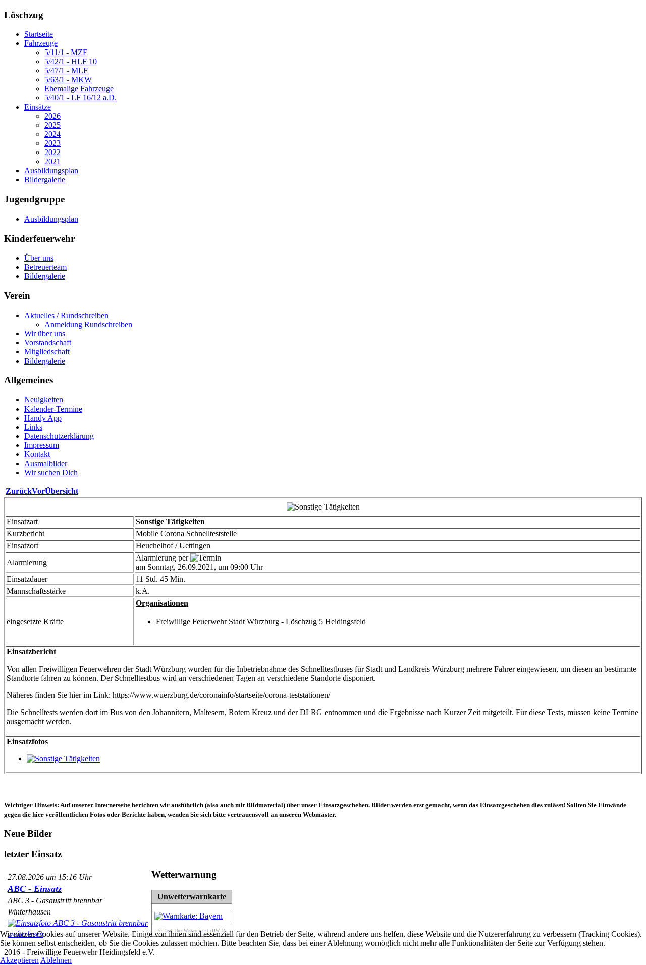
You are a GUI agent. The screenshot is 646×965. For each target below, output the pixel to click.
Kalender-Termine (53, 408)
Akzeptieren (19, 960)
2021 (52, 161)
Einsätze (37, 107)
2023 (52, 143)
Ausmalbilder (45, 463)
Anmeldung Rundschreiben (88, 324)
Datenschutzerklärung (59, 436)
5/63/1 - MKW (68, 79)
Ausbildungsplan (51, 170)
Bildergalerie (44, 179)
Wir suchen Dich (51, 472)
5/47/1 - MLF (66, 70)
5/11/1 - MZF (65, 52)
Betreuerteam (45, 267)
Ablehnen (56, 960)
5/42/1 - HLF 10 (70, 61)
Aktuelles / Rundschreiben (66, 315)
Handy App (43, 418)
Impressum (41, 445)
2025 (52, 125)
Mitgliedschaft (47, 351)
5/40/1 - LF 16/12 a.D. (80, 97)
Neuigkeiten (43, 399)
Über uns (38, 257)
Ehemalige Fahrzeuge (79, 88)
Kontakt (37, 454)
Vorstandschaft (47, 342)
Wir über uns (44, 333)
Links (33, 427)
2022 (52, 152)
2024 (52, 134)
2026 (52, 116)
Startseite (38, 34)
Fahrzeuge (41, 43)
